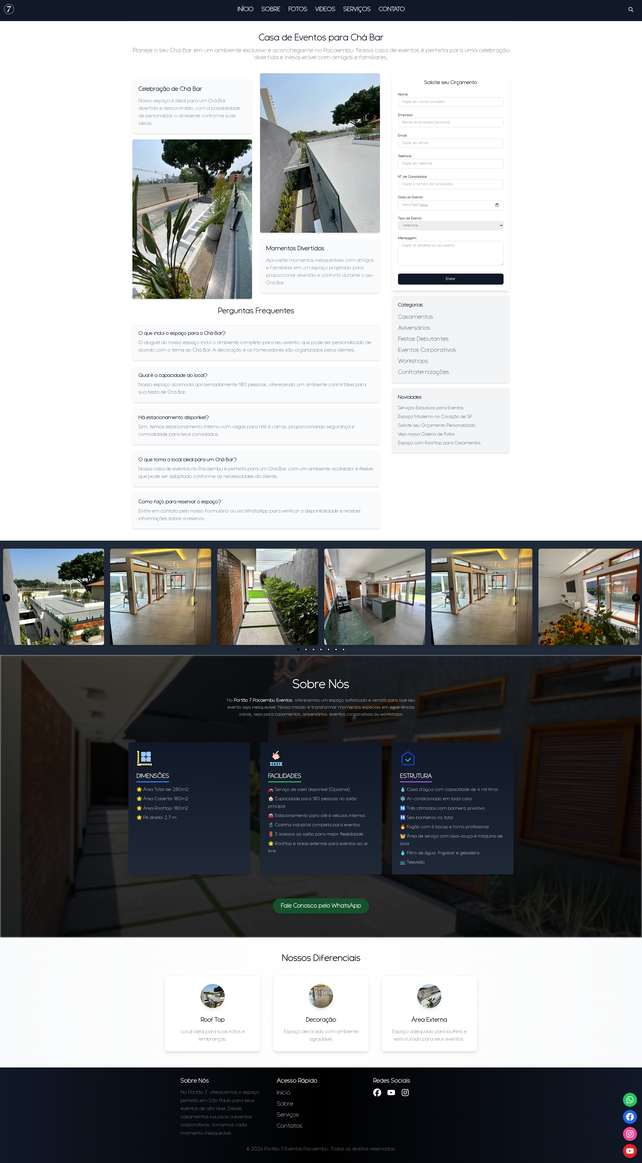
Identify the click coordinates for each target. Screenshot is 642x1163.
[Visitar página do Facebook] (377, 1094)
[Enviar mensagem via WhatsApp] (630, 1100)
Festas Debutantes (423, 339)
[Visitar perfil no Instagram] (630, 1134)
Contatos (289, 1126)
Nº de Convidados (412, 177)
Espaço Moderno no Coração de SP (435, 417)
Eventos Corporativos (427, 350)
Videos (325, 10)
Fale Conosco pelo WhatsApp (321, 906)
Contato (392, 10)
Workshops (413, 361)
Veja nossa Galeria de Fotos (426, 434)
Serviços (357, 10)
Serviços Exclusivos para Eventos (430, 408)
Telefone (404, 156)
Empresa (405, 115)
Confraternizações (423, 372)
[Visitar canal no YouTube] (630, 1151)
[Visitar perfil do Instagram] (405, 1094)
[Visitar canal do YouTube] (391, 1094)
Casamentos (415, 317)
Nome (403, 95)
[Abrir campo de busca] (631, 10)
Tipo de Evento (410, 218)
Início (245, 10)
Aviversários (414, 328)
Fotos (297, 10)
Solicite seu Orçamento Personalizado (436, 426)
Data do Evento (410, 197)
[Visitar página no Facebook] (630, 1117)
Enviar (450, 279)
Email (402, 136)
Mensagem (407, 238)
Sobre (271, 10)
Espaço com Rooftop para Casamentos (439, 443)
